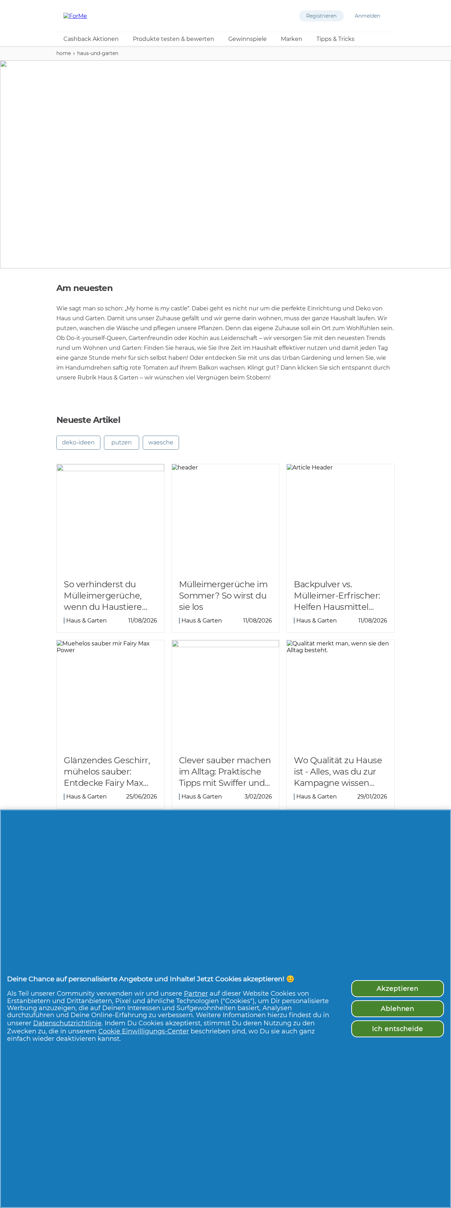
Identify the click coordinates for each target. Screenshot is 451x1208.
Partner (196, 993)
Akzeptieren (398, 988)
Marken (291, 39)
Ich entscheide (397, 1029)
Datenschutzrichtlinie (67, 1023)
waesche (160, 442)
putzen (121, 442)
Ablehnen (397, 1008)
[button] (321, 16)
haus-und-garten (97, 53)
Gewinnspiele (247, 39)
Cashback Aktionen (91, 39)
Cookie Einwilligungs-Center (143, 1031)
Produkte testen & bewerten (173, 39)
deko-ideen (78, 442)
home (63, 53)
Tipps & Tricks (335, 39)
